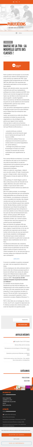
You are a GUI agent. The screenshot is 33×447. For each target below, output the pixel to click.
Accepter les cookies (16, 434)
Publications (8, 42)
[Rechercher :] (21, 320)
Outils (4, 403)
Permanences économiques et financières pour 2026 (14, 419)
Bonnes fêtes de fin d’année (22, 345)
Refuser (16, 439)
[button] (13, 1)
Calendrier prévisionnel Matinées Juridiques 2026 (13, 422)
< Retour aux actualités (16, 28)
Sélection (27, 381)
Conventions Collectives (9, 401)
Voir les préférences (16, 443)
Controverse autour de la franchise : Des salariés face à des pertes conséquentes (14, 425)
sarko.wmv (16, 258)
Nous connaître (7, 398)
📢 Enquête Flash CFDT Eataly (21, 341)
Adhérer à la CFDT (7, 400)
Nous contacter (7, 405)
